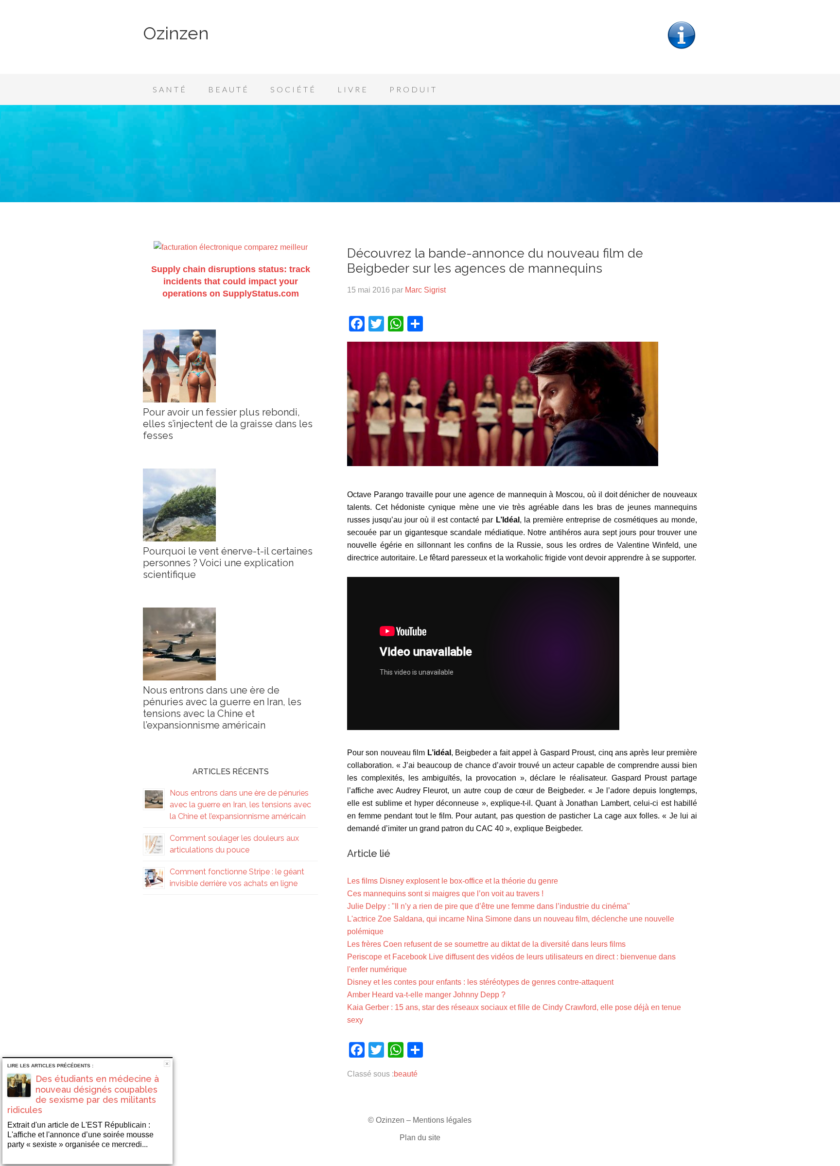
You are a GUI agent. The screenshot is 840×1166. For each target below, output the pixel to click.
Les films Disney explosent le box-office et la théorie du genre (452, 881)
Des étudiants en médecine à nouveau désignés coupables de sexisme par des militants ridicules (83, 1094)
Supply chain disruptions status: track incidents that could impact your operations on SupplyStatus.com (230, 281)
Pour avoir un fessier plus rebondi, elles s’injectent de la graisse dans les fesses (228, 423)
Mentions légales (442, 1120)
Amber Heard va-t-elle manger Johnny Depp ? (426, 995)
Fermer (167, 1064)
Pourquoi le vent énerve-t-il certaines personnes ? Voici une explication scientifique (228, 562)
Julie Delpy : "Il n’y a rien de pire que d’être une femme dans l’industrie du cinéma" (488, 906)
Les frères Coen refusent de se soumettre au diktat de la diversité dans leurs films (486, 944)
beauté (406, 1074)
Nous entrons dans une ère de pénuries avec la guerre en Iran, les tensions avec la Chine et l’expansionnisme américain (222, 707)
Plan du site (420, 1137)
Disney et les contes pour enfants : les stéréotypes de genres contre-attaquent (480, 982)
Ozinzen (176, 33)
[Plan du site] (681, 48)
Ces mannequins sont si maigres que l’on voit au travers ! (445, 893)
